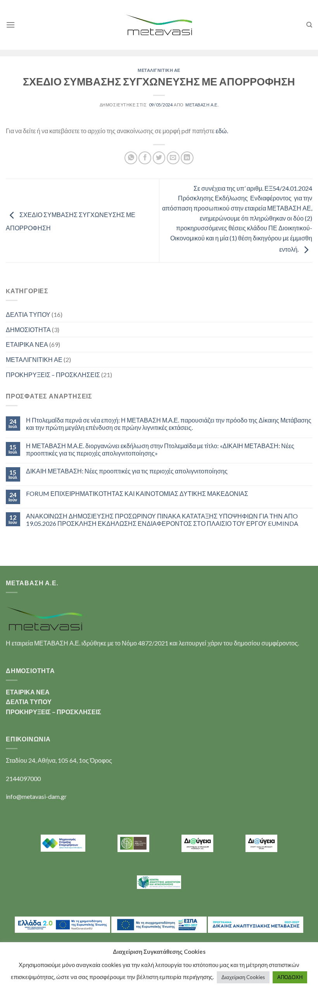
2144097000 (23, 778)
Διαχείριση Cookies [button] (243, 977)
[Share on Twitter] (159, 157)
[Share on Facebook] (144, 157)
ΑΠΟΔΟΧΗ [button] (289, 977)
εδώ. (222, 130)
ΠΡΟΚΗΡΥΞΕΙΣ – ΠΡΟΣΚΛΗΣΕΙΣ (53, 374)
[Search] (309, 24)
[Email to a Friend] (173, 157)
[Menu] (10, 24)
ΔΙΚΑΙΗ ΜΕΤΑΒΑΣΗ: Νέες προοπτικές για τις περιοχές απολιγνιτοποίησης (127, 471)
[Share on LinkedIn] (187, 157)
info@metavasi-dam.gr (36, 796)
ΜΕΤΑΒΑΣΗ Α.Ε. (201, 104)
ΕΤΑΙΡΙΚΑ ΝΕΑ (27, 344)
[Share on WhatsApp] (130, 157)
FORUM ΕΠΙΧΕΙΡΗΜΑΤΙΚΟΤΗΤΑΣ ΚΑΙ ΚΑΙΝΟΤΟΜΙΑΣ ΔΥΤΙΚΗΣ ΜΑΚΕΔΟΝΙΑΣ (137, 493)
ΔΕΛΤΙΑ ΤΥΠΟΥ (28, 314)
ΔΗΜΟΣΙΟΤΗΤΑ (28, 329)
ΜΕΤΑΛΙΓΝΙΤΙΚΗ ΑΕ (159, 70)
